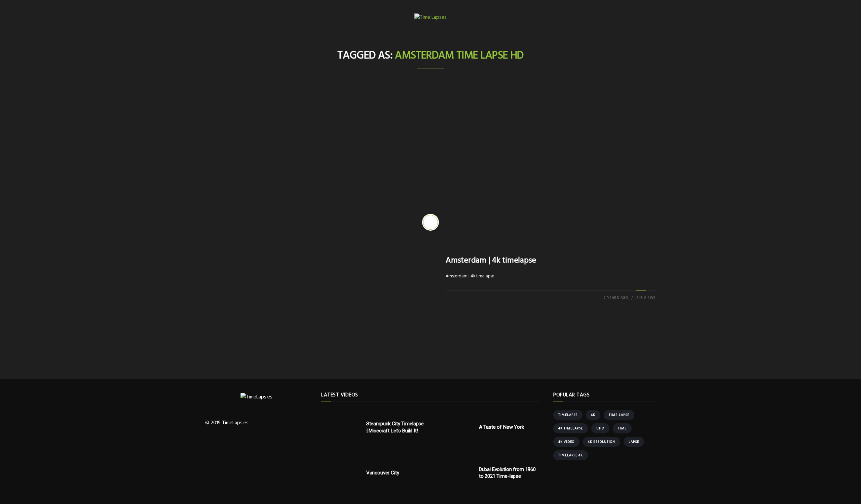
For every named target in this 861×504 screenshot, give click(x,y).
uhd (600, 428)
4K (593, 415)
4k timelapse (570, 428)
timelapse (567, 415)
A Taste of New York (501, 427)
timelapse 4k (570, 455)
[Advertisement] (430, 153)
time (622, 428)
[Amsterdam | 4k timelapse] (430, 222)
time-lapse (619, 415)
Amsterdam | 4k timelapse (491, 260)
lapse (634, 441)
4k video (566, 441)
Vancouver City (382, 473)
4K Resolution (601, 441)
